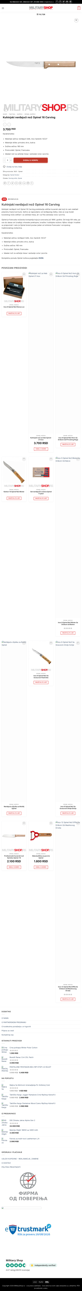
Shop (5, 114)
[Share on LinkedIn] (28, 183)
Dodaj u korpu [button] (41, 449)
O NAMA (5, 1018)
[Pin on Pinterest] (20, 183)
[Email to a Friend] (16, 183)
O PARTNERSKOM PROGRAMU (14, 1022)
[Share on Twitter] (12, 183)
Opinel (20, 178)
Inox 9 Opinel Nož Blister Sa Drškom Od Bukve (68, 623)
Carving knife (13, 178)
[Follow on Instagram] (60, 1)
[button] (3, 8)
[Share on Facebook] (8, 183)
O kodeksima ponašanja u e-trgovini (16, 1026)
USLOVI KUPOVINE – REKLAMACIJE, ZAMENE (20, 1159)
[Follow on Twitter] (63, 1)
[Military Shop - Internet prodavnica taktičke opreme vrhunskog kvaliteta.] (41, 8)
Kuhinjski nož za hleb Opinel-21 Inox (41, 439)
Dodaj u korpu (30, 160)
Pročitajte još (14, 313)
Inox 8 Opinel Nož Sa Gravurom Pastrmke (41, 676)
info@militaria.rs (49, 2)
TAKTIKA (12, 114)
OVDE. (41, 258)
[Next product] (4, 124)
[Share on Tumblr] (32, 183)
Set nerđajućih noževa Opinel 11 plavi (41, 492)
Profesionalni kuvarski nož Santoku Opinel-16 (14, 857)
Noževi (19, 114)
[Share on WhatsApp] (5, 183)
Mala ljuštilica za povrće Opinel (41, 857)
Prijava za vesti (8, 1031)
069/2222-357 (28, 2)
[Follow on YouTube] (67, 1)
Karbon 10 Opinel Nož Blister (14, 492)
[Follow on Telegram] (70, 1)
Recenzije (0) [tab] (13, 199)
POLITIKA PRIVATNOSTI (11, 1167)
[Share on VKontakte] (24, 183)
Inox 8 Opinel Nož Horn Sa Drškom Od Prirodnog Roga (68, 439)
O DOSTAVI (6, 1163)
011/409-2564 (38, 2)
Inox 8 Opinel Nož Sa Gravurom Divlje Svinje (68, 807)
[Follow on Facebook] (56, 1)
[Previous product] (9, 124)
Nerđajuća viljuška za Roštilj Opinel (14, 807)
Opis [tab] (4, 199)
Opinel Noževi (29, 114)
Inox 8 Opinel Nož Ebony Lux (14, 307)
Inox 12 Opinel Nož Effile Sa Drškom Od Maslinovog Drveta (68, 989)
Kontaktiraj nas (8, 1035)
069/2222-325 (17, 2)
